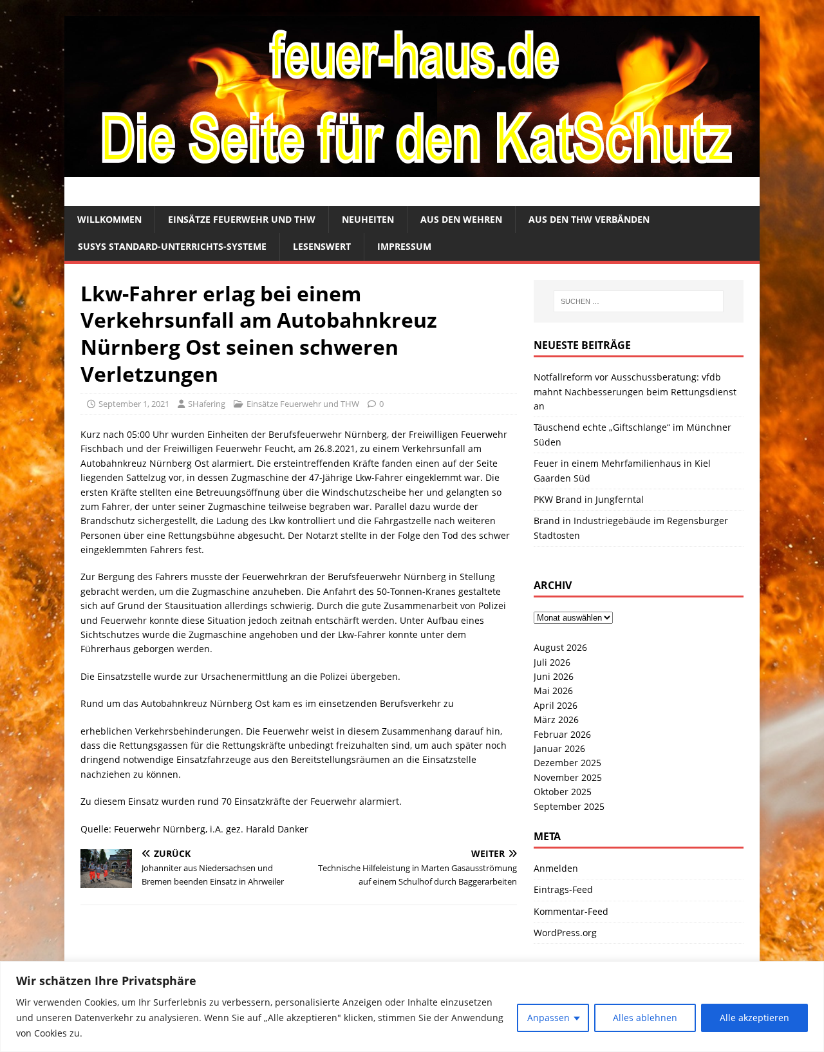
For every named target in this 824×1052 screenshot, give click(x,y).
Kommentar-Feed (571, 911)
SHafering (206, 403)
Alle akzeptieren (754, 1017)
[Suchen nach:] (638, 301)
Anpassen (548, 1017)
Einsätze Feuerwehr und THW (241, 219)
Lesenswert (322, 246)
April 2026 (555, 705)
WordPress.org (565, 932)
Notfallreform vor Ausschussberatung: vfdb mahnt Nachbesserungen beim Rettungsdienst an (635, 391)
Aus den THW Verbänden (589, 219)
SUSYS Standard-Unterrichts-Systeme (172, 246)
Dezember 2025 (567, 762)
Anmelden (556, 868)
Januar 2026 (559, 748)
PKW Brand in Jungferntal (589, 499)
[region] (412, 1006)
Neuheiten (368, 219)
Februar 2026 (562, 734)
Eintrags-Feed (563, 889)
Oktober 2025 (563, 791)
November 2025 (568, 777)
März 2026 (556, 719)
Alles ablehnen (645, 1017)
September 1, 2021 (133, 403)
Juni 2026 (554, 676)
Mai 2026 (553, 690)
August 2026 (560, 647)
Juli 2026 (552, 662)
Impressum (404, 246)
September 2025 (569, 806)
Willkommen (109, 219)
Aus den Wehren (461, 219)
